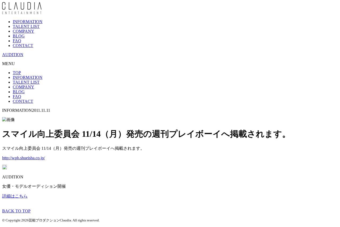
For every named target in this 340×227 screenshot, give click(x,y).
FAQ (17, 40)
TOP (17, 72)
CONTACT (23, 45)
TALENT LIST (26, 26)
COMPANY (23, 31)
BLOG (19, 36)
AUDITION (12, 54)
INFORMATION (27, 21)
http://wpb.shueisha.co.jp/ (23, 158)
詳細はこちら (15, 196)
